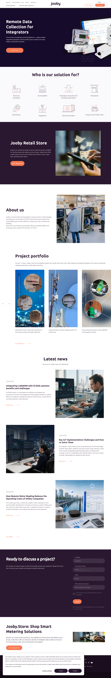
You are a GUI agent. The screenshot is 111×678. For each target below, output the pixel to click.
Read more (9, 405)
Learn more (14, 48)
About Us (8, 2)
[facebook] (88, 662)
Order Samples (88, 5)
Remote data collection (26, 5)
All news (9, 536)
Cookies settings (47, 671)
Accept (61, 671)
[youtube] (92, 663)
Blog (22, 2)
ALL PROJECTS (20, 343)
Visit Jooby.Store (17, 163)
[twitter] (86, 662)
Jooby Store (33, 2)
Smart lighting (10, 5)
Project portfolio (16, 2)
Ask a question (100, 5)
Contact (27, 2)
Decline (75, 671)
